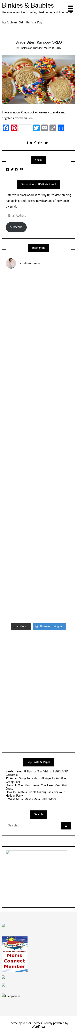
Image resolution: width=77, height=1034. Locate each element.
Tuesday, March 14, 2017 (47, 48)
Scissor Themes (32, 1023)
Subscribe (16, 227)
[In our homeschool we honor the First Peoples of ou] (38, 562)
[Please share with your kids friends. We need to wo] (38, 292)
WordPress (38, 1026)
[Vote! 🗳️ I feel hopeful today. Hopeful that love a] (38, 408)
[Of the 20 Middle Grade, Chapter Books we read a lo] (38, 330)
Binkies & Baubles (28, 5)
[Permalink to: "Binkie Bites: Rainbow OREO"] (38, 79)
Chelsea (24, 48)
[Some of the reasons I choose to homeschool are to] (38, 446)
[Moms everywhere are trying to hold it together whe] (38, 485)
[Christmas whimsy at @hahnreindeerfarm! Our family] (38, 369)
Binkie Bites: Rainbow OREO (38, 42)
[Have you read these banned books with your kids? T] (38, 601)
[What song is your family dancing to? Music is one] (38, 524)
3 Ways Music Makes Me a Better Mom (31, 799)
